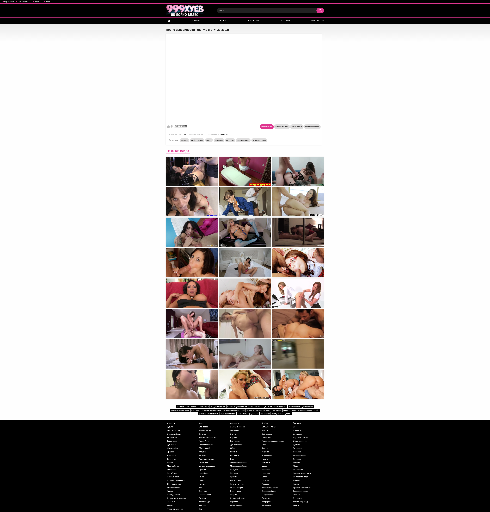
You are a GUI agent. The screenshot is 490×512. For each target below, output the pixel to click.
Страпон (202, 498)
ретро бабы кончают (200, 407)
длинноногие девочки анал (258, 410)
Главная (169, 21)
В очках (233, 434)
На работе (203, 473)
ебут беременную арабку (308, 410)
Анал (201, 423)
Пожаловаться (281, 127)
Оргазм (233, 477)
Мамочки (266, 462)
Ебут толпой (204, 448)
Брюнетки (219, 140)
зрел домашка (183, 407)
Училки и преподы (301, 502)
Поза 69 (265, 480)
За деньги (297, 448)
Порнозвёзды (317, 21)
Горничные (172, 441)
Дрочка (296, 445)
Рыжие (170, 491)
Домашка (171, 445)
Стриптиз (266, 498)
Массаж (296, 462)
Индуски (265, 452)
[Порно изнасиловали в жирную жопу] (192, 201)
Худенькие (266, 505)
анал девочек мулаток (281, 414)
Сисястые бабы (269, 491)
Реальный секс (173, 487)
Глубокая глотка (300, 437)
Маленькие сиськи (238, 462)
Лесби (170, 462)
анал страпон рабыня (277, 407)
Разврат (265, 484)
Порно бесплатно (24, 2)
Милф (264, 466)
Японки (202, 509)
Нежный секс (173, 477)
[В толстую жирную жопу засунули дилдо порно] (192, 232)
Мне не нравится (171, 126)
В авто (265, 430)
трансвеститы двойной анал (301, 407)
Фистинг (202, 505)
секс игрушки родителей (248, 414)
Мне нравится (168, 126)
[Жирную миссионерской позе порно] (298, 323)
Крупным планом (206, 459)
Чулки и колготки (175, 509)
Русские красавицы (301, 487)
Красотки (171, 459)
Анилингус (234, 423)
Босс (295, 427)
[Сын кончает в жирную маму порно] (192, 354)
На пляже (266, 470)
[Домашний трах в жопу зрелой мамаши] (192, 293)
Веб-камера (267, 434)
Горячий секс (205, 441)
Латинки (297, 459)
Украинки (234, 502)
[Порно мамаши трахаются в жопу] (298, 262)
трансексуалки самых (211, 410)
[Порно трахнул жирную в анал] (298, 384)
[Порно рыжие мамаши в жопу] (192, 262)
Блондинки (203, 427)
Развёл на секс (237, 484)
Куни (232, 459)
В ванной (297, 430)
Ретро (201, 487)
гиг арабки (265, 414)
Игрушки (202, 452)
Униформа (266, 502)
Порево (296, 480)
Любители (203, 462)
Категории (284, 21)
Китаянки (234, 455)
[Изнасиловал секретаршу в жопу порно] (298, 293)
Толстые (171, 502)
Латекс (265, 459)
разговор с (276, 410)
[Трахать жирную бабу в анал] (192, 384)
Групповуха (235, 441)
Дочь (264, 445)
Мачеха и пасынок (207, 466)
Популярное (254, 21)
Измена (233, 452)
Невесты (266, 473)
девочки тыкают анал (180, 410)
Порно (48, 2)
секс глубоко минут (257, 407)
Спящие (296, 495)
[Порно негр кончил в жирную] (245, 384)
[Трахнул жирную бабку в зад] (245, 323)
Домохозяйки (236, 445)
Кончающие (267, 455)
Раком (296, 484)
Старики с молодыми (176, 498)
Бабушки (297, 423)
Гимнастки (266, 437)
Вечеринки (297, 434)
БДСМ (170, 427)
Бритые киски (205, 430)
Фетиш (170, 505)
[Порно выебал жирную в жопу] (245, 171)
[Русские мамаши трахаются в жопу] (245, 262)
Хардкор (184, 140)
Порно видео (9, 2)
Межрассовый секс (238, 466)
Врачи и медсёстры (207, 437)
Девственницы (300, 441)
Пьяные (202, 484)
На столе (234, 473)
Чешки (296, 505)
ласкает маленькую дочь (234, 410)
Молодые (230, 140)
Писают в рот (236, 480)
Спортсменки (267, 495)
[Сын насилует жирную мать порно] (245, 354)
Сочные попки (205, 495)
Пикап (201, 480)
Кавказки (171, 455)
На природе (298, 470)
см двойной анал (218, 407)
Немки (201, 477)
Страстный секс (237, 498)
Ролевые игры (236, 487)
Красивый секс (300, 455)
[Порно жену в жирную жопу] (298, 171)
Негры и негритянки (302, 473)
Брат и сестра (173, 430)
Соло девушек (173, 495)
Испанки (297, 452)
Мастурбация (173, 466)
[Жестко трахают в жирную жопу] (192, 171)
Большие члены (243, 140)
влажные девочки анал (237, 407)
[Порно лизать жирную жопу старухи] (298, 201)
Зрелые (170, 452)
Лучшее (224, 21)
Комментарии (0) (312, 127)
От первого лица (259, 140)
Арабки (265, 423)
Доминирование (206, 445)
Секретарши (235, 491)
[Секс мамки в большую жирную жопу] (245, 201)
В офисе (202, 434)
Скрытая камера (300, 491)
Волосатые (172, 437)
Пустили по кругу (174, 484)
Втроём (233, 437)
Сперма (233, 495)
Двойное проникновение (273, 441)
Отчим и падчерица (176, 480)
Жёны (232, 448)
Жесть (265, 448)
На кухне (234, 470)
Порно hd (38, 2)
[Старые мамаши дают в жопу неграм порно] (245, 293)
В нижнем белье (174, 434)
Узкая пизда (204, 502)
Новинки (196, 21)
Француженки (236, 505)
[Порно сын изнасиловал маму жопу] (192, 323)
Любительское (197, 140)
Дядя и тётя (172, 448)
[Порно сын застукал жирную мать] (298, 354)
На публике (172, 473)
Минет (209, 140)
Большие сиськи (237, 427)
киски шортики (289, 410)
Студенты (297, 498)
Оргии (264, 477)
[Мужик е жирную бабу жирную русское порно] (298, 232)
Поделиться (297, 127)
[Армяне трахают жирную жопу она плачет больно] (245, 232)
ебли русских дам (227, 414)
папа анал (195, 410)
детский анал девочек (208, 414)
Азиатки (171, 423)
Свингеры (203, 491)
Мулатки (202, 470)
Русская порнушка (270, 487)
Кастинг (202, 455)
